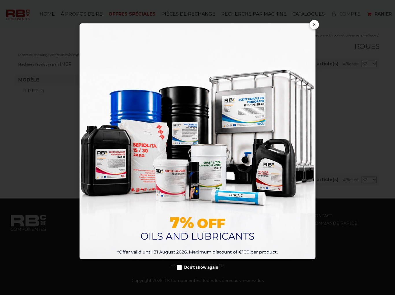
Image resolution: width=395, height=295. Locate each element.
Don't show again (201, 267)
